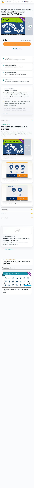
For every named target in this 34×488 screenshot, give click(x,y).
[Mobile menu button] (31, 1)
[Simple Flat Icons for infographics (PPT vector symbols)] (16, 280)
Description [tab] (4, 209)
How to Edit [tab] (4, 218)
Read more (5, 113)
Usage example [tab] (5, 120)
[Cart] (22, 1)
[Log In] (16, 1)
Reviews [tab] (3, 213)
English (27, 1)
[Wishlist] (19, 1)
